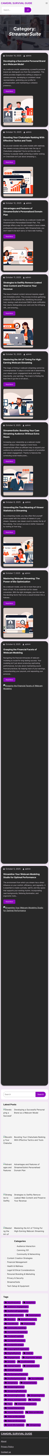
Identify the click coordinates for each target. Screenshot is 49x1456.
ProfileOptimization (16, 1378)
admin (28, 55)
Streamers (12, 1383)
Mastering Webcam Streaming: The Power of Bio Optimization (21, 580)
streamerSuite (29, 1383)
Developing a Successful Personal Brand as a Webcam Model (24, 62)
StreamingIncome (15, 1387)
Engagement (13, 1357)
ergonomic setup (33, 1357)
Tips (10, 1404)
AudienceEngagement (17, 1311)
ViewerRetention (15, 1412)
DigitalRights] (14, 1353)
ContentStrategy (15, 1345)
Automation (34, 1315)
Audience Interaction (26, 1246)
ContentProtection (16, 1340)
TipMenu (36, 1399)
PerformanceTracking (17, 1374)
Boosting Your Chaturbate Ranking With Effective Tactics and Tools (23, 139)
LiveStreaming (27, 1361)
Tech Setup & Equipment (18, 1286)
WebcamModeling (16, 1416)
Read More (9, 91)
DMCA (29, 1353)
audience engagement (18, 1306)
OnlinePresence (15, 1370)
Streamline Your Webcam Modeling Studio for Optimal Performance (21, 876)
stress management (16, 1399)
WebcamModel (35, 1412)
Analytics (30, 1302)
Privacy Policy (7, 1446)
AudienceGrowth (15, 1315)
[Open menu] (46, 3)
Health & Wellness (15, 1266)
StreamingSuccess (16, 1395)
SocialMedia (37, 1378)
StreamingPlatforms (17, 1391)
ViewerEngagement (27, 1404)
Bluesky (11, 1319)
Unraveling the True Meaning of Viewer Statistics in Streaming (23, 509)
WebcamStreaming (16, 1421)
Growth (11, 1361)
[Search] (27, 9)
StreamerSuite (13, 1282)
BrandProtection (28, 1319)
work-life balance (15, 1425)
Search (40, 1094)
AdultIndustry (14, 1302)
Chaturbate (29, 1323)
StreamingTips (37, 1395)
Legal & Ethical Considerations (21, 1270)
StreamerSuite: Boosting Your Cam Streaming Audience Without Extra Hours (21, 433)
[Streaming (35, 1425)
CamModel (12, 1323)
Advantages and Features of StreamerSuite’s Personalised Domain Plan (22, 211)
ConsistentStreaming (17, 1332)
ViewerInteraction (16, 1408)
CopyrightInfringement (18, 1349)
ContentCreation (15, 1336)
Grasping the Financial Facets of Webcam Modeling (20, 651)
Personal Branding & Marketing (21, 1274)
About (3, 1441)
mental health (14, 1366)
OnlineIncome (32, 1366)
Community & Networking (28, 1254)
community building (16, 1328)
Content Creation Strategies (19, 1258)
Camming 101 (23, 1250)
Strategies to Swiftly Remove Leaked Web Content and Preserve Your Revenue (22, 285)
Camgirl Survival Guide (16, 3)
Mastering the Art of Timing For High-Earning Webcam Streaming (22, 361)
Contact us (6, 1452)
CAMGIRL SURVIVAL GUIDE (16, 1433)
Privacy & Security (15, 1278)
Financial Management (17, 1262)
